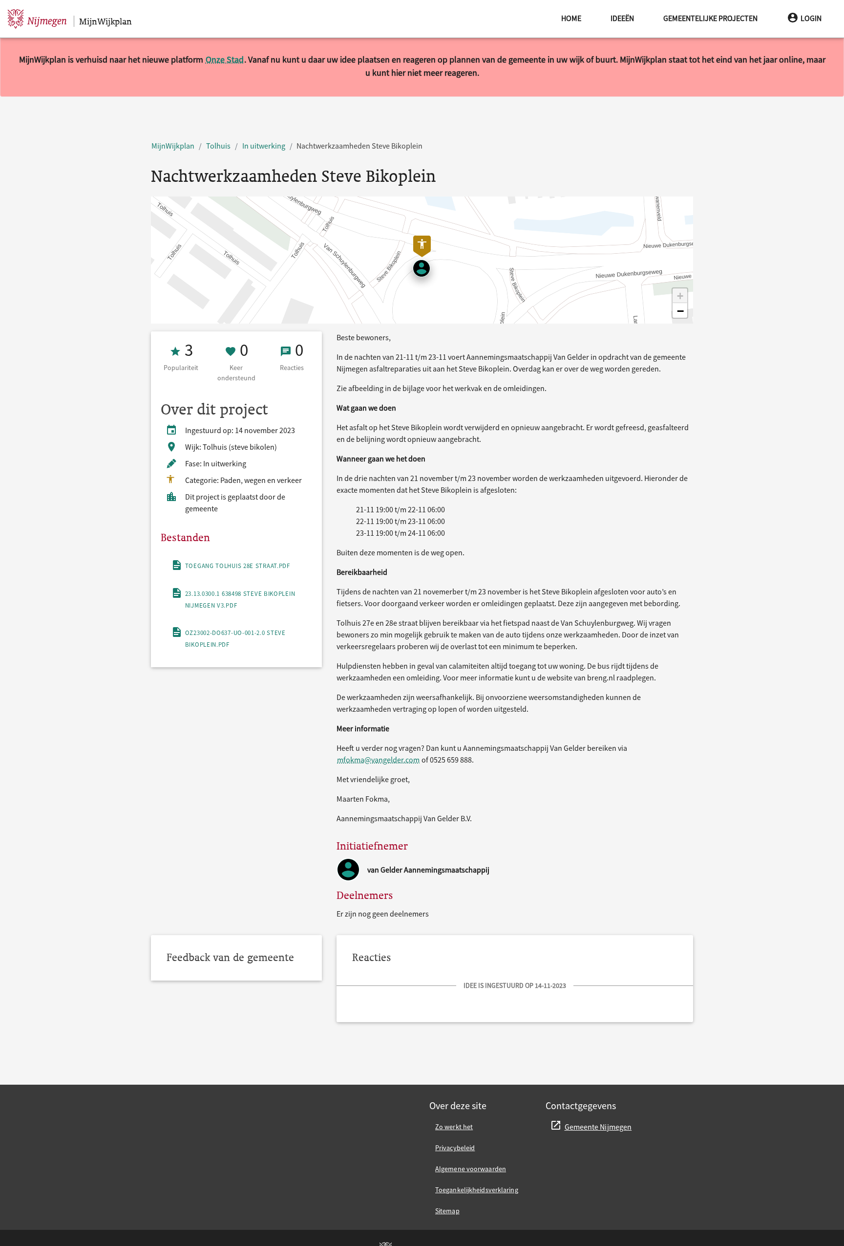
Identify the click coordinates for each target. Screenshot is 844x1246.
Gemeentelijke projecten (710, 18)
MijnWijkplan (172, 146)
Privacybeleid (455, 1147)
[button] (680, 295)
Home (571, 18)
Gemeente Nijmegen (598, 1127)
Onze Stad (225, 59)
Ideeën (622, 18)
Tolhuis (218, 146)
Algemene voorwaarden (470, 1168)
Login (811, 18)
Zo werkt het (454, 1126)
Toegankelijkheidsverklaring (476, 1189)
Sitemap (447, 1210)
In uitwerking (263, 146)
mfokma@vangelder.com (378, 760)
